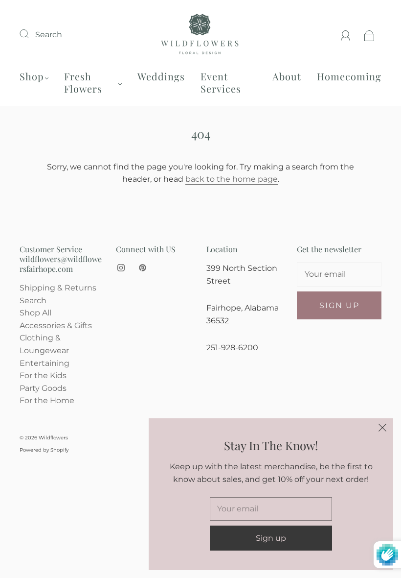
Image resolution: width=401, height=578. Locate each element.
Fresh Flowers (83, 82)
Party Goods (43, 388)
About (286, 76)
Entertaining (44, 363)
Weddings (161, 76)
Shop (32, 76)
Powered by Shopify (44, 450)
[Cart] (369, 34)
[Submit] (30, 33)
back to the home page (231, 179)
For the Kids (43, 375)
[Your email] (339, 274)
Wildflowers (53, 437)
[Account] (345, 34)
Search (48, 34)
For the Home (47, 400)
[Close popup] (382, 429)
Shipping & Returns (58, 287)
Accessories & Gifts (56, 325)
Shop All (35, 312)
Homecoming (349, 76)
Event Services (220, 82)
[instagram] (121, 268)
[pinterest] (142, 268)
